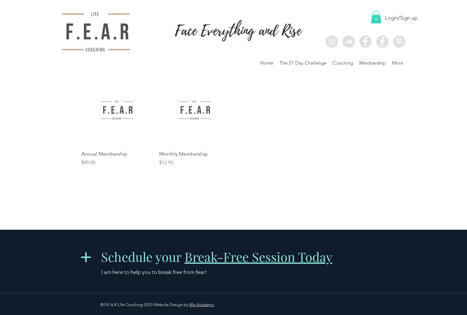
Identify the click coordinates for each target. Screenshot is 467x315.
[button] (376, 17)
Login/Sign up (401, 18)
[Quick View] (117, 109)
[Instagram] (332, 41)
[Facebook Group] (382, 41)
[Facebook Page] (365, 41)
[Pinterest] (399, 41)
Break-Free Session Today (258, 256)
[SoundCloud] (348, 41)
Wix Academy (201, 304)
